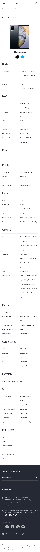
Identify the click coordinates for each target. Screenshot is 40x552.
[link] (7, 526)
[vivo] (5, 471)
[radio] (17, 56)
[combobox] (7, 9)
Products (14, 471)
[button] (3, 3)
